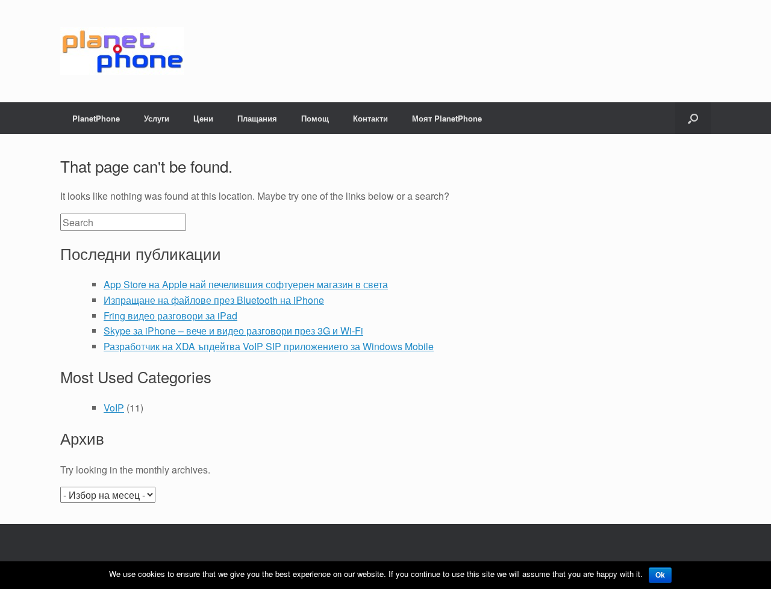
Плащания (257, 118)
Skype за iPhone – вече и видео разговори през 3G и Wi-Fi (233, 331)
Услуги (156, 118)
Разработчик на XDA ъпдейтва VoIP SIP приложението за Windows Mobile (269, 346)
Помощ (315, 118)
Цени (203, 118)
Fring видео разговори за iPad (170, 315)
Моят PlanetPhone (447, 118)
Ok (660, 575)
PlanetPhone (96, 118)
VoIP (114, 408)
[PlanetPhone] (122, 51)
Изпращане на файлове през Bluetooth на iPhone (214, 300)
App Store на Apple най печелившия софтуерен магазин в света (246, 284)
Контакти (370, 118)
